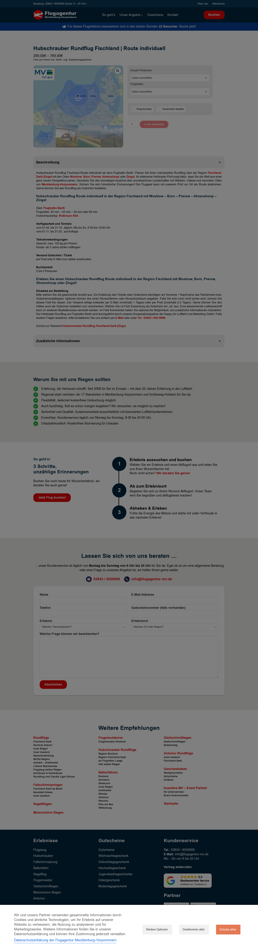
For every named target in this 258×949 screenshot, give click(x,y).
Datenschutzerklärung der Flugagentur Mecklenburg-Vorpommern (65, 940)
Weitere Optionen (157, 929)
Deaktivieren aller (194, 929)
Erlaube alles (228, 929)
